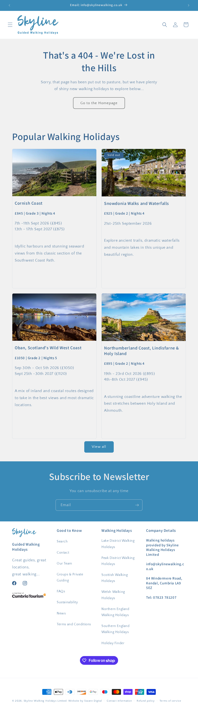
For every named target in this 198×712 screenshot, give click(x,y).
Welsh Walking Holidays (113, 595)
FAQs (61, 591)
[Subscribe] (137, 505)
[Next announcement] (188, 5)
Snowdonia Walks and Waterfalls (136, 203)
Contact (63, 553)
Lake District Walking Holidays (118, 544)
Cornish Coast (28, 203)
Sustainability (67, 602)
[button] (10, 24)
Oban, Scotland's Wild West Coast (48, 348)
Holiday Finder (112, 643)
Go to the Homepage (99, 103)
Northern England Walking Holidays (115, 612)
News (61, 613)
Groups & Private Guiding (70, 577)
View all (99, 447)
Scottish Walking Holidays (114, 578)
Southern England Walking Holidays (115, 629)
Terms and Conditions (74, 624)
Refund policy (146, 700)
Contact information (119, 700)
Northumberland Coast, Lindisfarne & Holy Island (141, 350)
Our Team (64, 563)
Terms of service (170, 700)
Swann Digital (93, 700)
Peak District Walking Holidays (118, 561)
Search (62, 541)
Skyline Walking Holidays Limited (45, 700)
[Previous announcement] (9, 5)
